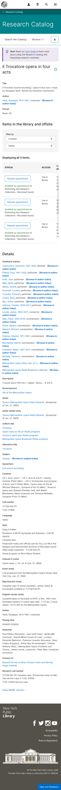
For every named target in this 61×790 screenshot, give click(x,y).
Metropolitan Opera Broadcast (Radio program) (25, 439)
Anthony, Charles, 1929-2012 (16, 305)
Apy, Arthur (7, 301)
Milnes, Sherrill (9, 286)
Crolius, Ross (8, 298)
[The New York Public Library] (4, 4)
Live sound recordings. (13, 468)
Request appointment (17, 178)
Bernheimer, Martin (11, 343)
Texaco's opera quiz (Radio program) (20, 435)
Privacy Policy (51, 735)
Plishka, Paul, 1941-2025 (14, 272)
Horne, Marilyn (9, 325)
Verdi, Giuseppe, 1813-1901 (15, 100)
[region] (30, 202)
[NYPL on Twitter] (41, 723)
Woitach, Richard (10, 329)
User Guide (30, 51)
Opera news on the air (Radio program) (21, 431)
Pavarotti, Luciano (11, 290)
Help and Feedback (49, 787)
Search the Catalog (15, 39)
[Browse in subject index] (25, 458)
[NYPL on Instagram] (48, 723)
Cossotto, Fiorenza (11, 294)
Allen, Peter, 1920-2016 (13, 318)
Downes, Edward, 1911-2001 (16, 336)
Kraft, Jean (7, 279)
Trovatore (7, 428)
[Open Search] (46, 4)
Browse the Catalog (43, 39)
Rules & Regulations (48, 740)
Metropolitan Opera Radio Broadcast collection (25, 370)
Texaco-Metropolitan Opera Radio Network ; (23, 402)
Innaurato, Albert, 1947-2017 (16, 349)
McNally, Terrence (11, 356)
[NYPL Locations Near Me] (37, 4)
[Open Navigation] (55, 4)
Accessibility (52, 730)
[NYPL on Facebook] (35, 723)
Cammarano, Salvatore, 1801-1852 (19, 266)
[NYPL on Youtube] (55, 723)
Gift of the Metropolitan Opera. (17, 392)
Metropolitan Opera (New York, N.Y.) (20, 363)
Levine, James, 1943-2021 (15, 312)
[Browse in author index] (38, 279)
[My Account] (28, 4)
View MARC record (13, 690)
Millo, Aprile (7, 283)
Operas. (6, 458)
